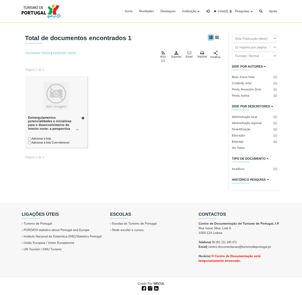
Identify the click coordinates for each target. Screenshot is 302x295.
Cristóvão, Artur (254, 83)
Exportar (176, 56)
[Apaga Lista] (230, 11)
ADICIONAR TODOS (37, 53)
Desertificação (254, 129)
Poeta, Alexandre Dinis (254, 89)
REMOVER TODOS (64, 53)
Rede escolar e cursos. (128, 230)
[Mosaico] (217, 37)
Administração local (254, 116)
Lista (223, 11)
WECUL (159, 283)
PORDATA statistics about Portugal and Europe (56, 230)
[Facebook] (143, 288)
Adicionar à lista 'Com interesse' (50, 142)
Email (189, 56)
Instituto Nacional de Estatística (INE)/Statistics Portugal (62, 236)
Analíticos (254, 169)
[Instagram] (149, 288)
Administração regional (254, 123)
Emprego (254, 141)
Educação (254, 135)
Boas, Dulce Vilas (254, 77)
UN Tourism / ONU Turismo (43, 249)
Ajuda (273, 11)
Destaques (168, 11)
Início (128, 11)
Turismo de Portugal (38, 223)
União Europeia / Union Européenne (49, 243)
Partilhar (215, 57)
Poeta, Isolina (254, 95)
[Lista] (211, 37)
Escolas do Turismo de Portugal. (134, 223)
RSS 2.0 (163, 58)
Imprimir (202, 56)
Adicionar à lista (41, 138)
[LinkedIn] (156, 288)
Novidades (146, 11)
